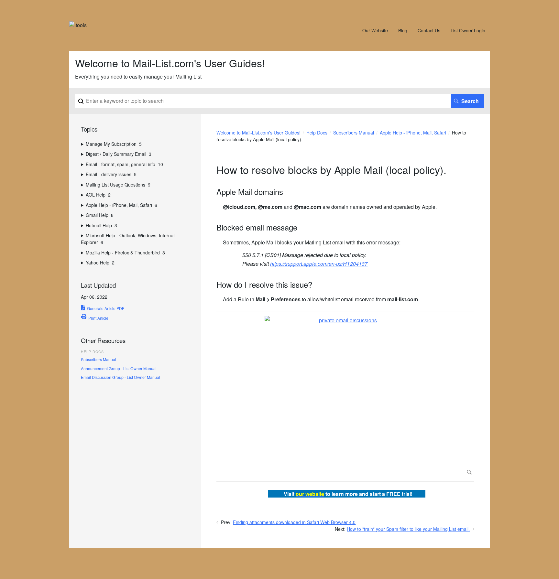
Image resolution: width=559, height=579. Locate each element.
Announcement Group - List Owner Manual (119, 368)
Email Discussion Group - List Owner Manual (120, 377)
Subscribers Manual (353, 132)
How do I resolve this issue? (264, 284)
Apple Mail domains (249, 192)
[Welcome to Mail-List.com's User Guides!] (78, 25)
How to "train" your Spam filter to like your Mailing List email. (408, 529)
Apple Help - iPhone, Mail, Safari (413, 132)
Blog (402, 30)
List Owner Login (468, 30)
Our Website (375, 30)
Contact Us (429, 30)
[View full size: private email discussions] (345, 396)
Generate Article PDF (105, 308)
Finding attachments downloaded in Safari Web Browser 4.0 (294, 522)
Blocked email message (256, 227)
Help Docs (316, 132)
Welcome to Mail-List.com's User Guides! (258, 132)
